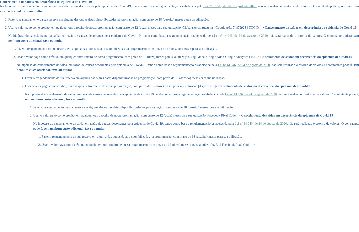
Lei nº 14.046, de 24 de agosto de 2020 (229, 6)
